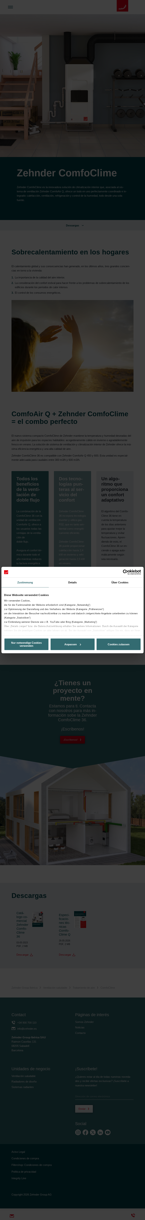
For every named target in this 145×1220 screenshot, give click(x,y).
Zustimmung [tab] (25, 582)
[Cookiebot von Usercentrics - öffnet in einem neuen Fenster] (125, 572)
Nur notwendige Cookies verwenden (26, 644)
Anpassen (70, 644)
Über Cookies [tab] (119, 582)
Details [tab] (72, 582)
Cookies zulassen (118, 644)
